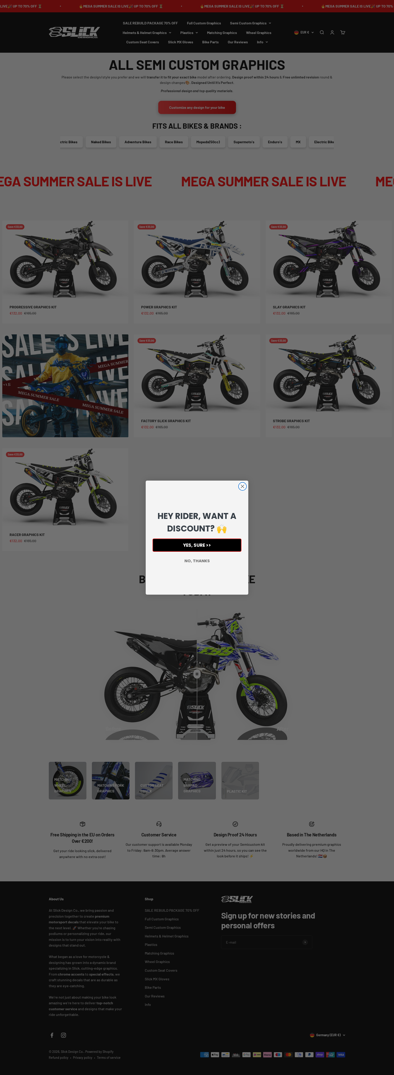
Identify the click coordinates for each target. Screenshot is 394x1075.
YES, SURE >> (197, 545)
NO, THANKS (197, 561)
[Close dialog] (242, 486)
